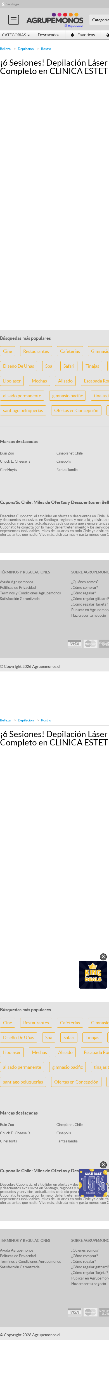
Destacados (49, 34)
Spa (48, 366)
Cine (7, 351)
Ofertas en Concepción (76, 410)
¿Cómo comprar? (84, 587)
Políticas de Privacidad (18, 587)
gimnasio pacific (67, 395)
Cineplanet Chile (69, 453)
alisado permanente (22, 395)
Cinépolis (63, 461)
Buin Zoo (7, 453)
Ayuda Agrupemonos (16, 582)
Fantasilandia (67, 470)
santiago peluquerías (23, 410)
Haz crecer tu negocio (88, 615)
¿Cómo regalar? (83, 593)
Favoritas (86, 34)
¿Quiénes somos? (84, 582)
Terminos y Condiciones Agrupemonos (30, 593)
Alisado (65, 380)
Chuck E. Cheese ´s (15, 461)
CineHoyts (8, 470)
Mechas (39, 380)
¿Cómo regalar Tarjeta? (89, 604)
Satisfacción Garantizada (20, 599)
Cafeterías (70, 351)
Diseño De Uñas (18, 366)
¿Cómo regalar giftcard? (90, 599)
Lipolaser (12, 380)
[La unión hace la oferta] (55, 19)
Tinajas (92, 366)
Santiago (12, 4)
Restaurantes (36, 351)
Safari (68, 366)
